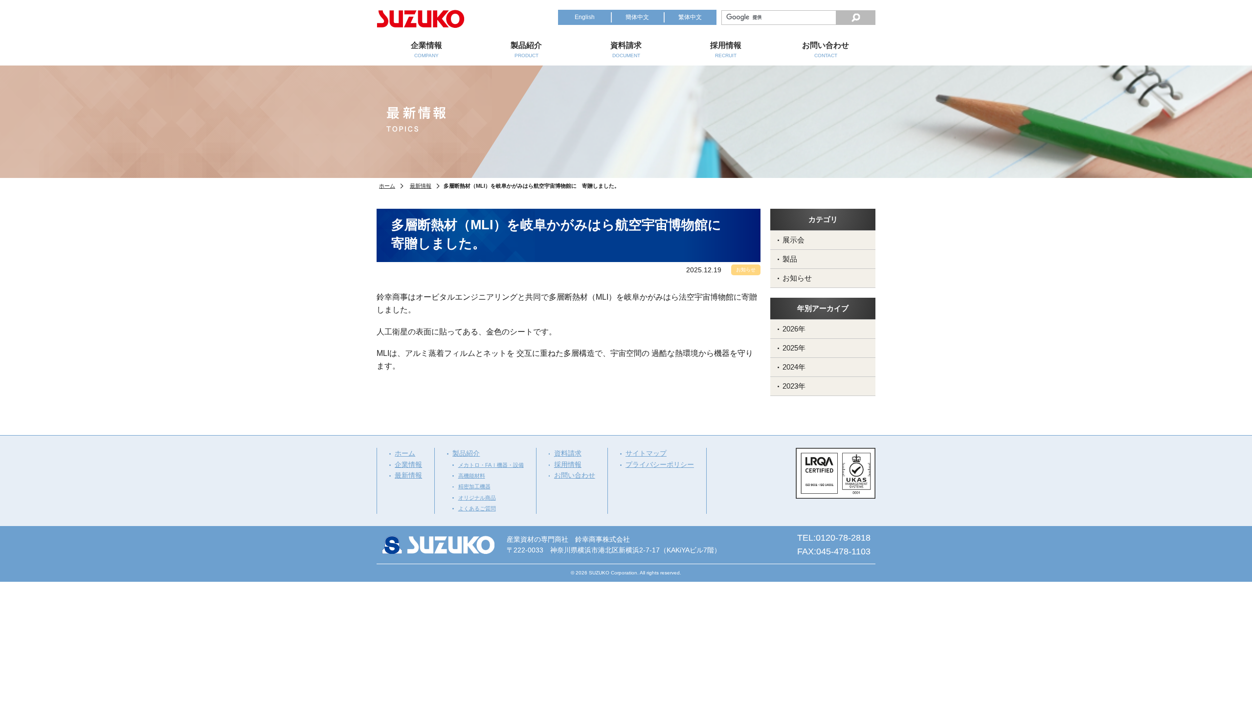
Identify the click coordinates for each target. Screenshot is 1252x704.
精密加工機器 (474, 486)
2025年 (793, 348)
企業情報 (408, 464)
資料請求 (567, 453)
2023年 (793, 386)
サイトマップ (646, 453)
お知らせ (797, 278)
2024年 (793, 367)
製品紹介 (466, 453)
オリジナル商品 (477, 498)
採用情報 (567, 464)
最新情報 (420, 186)
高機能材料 (471, 476)
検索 (855, 17)
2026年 (793, 329)
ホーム (387, 186)
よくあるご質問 (477, 508)
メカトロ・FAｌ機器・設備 (491, 465)
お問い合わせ (574, 475)
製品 (789, 259)
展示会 (793, 240)
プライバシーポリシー (660, 464)
